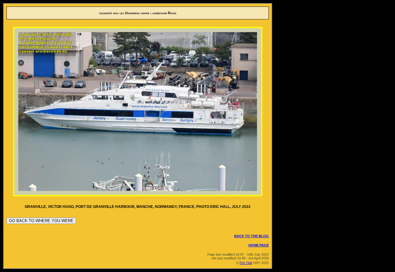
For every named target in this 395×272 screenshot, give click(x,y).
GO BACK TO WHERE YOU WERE (41, 220)
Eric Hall (245, 263)
